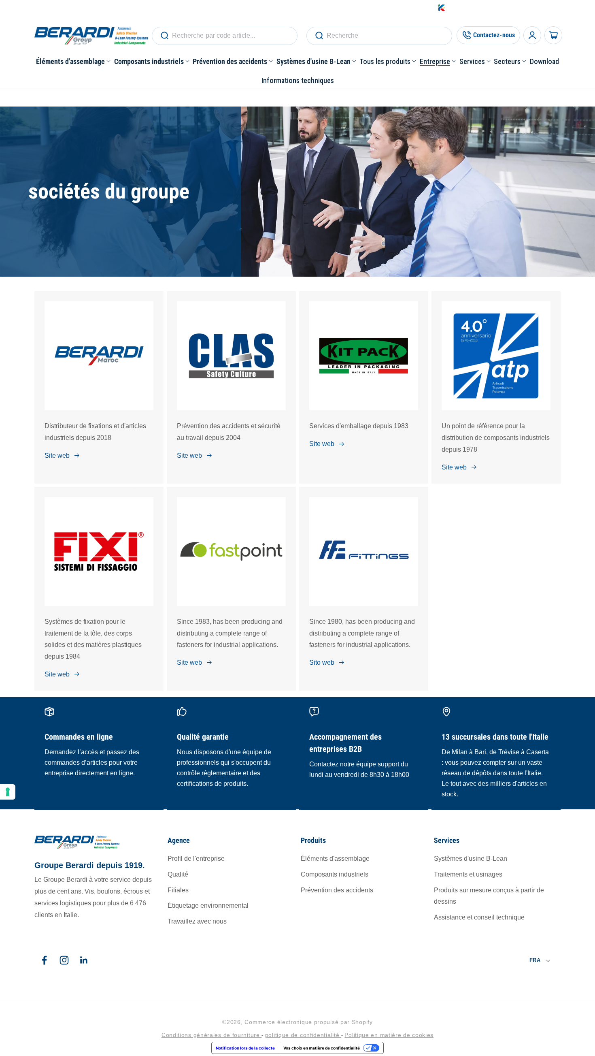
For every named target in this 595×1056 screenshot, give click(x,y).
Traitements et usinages (468, 874)
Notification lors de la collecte (245, 1047)
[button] (73, 61)
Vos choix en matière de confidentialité (321, 1047)
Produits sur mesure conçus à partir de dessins (489, 896)
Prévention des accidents (337, 890)
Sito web (321, 662)
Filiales (178, 890)
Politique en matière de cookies (389, 1035)
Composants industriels (334, 874)
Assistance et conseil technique (479, 917)
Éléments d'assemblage (335, 858)
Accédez (485, 8)
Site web (57, 455)
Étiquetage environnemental (208, 905)
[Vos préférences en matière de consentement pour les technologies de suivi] (7, 792)
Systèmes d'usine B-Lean (470, 858)
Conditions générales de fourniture (212, 1035)
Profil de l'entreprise (196, 858)
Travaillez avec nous (197, 921)
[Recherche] (164, 36)
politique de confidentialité (303, 1035)
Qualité (178, 874)
